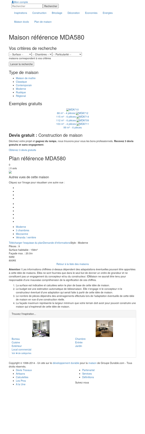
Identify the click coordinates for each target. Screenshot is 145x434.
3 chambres (22, 230)
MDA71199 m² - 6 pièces (76, 125)
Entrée (79, 342)
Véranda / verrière (26, 237)
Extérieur (17, 346)
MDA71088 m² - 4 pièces (68, 111)
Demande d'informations (56, 242)
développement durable (66, 363)
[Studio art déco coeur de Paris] (104, 328)
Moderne (21, 88)
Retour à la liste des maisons (72, 264)
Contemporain (24, 85)
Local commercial (21, 349)
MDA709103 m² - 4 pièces (72, 122)
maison (92, 363)
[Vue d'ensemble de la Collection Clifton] (40, 328)
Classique (21, 81)
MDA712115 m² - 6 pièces (72, 114)
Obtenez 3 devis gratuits (22, 150)
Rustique (21, 92)
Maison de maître (26, 78)
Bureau (16, 339)
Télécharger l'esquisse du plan (26, 242)
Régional (21, 96)
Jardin (78, 346)
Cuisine (16, 342)
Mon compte (21, 2)
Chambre (80, 339)
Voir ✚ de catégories (21, 353)
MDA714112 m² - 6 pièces (72, 118)
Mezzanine (22, 234)
